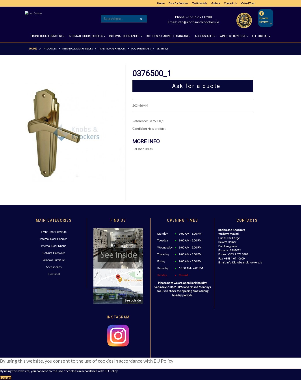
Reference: (140, 121)
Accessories (54, 267)
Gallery (215, 3)
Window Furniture (54, 260)
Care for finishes (178, 3)
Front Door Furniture (54, 232)
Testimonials (199, 3)
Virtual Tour (248, 3)
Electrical (54, 274)
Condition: (139, 128)
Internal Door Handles (53, 239)
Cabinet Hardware (54, 253)
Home (161, 3)
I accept (5, 377)
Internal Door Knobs (53, 246)
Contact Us (230, 3)
